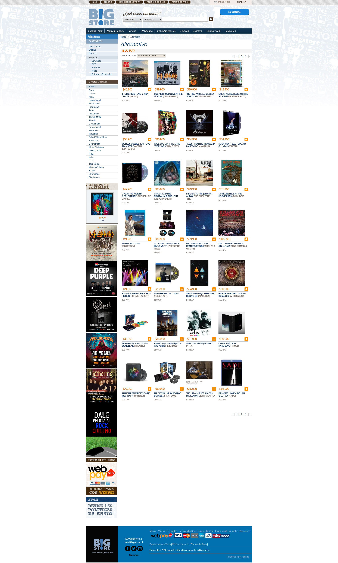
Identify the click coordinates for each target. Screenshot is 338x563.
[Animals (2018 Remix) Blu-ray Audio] (167, 335)
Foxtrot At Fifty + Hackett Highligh (136, 294)
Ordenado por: (128, 56)
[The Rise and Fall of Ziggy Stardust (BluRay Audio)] (199, 86)
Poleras (184, 30)
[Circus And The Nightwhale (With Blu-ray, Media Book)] (167, 185)
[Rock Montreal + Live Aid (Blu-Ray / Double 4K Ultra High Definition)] (231, 136)
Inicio (95, 2)
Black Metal (94, 103)
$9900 (102, 217)
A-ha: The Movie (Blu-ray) (199, 343)
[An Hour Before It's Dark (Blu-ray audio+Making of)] (135, 385)
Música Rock (95, 30)
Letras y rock (214, 30)
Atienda (245, 557)
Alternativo (94, 130)
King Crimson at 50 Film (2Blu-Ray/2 (230, 244)
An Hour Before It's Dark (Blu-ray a (136, 394)
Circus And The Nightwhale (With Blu (166, 195)
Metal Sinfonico (96, 147)
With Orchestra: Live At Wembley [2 (135, 344)
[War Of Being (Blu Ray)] (167, 285)
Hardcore (93, 140)
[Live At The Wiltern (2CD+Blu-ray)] (135, 185)
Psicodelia (94, 113)
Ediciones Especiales (102, 74)
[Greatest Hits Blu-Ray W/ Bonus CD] (231, 285)
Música (153, 531)
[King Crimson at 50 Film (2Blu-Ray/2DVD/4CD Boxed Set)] (231, 235)
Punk (91, 110)
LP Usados (147, 30)
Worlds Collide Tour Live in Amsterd (136, 145)
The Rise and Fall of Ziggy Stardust (200, 95)
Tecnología (94, 164)
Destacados (94, 46)
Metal (91, 97)
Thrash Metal (95, 117)
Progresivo (94, 107)
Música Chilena (96, 167)
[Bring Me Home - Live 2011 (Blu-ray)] (231, 385)
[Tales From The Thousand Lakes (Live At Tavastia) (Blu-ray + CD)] (199, 136)
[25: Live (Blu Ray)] (135, 235)
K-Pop (92, 170)
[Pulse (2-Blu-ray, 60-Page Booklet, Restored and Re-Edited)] (167, 385)
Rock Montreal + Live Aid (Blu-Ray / (232, 145)
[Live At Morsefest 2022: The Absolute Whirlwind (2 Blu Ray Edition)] (231, 86)
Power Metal (95, 127)
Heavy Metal (95, 100)
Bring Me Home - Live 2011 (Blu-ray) (231, 394)
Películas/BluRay (166, 30)
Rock (91, 90)
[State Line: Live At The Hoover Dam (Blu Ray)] (231, 185)
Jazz (91, 160)
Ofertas (108, 2)
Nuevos (92, 53)
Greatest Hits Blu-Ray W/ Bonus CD (232, 294)
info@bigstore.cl (134, 542)
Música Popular (115, 30)
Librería (197, 30)
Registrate (234, 11)
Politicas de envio (156, 2)
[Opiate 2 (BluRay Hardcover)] (231, 335)
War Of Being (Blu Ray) (166, 293)
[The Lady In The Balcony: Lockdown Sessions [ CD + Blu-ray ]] (199, 385)
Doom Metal (95, 144)
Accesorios (94, 36)
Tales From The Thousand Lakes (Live (200, 145)
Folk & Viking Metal (98, 137)
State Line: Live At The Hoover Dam (230, 195)
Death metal (95, 124)
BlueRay (96, 67)
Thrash (92, 120)
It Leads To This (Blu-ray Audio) (199, 195)
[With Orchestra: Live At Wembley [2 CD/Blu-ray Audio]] (135, 335)
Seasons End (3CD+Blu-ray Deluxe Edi (201, 294)
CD (102, 220)
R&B (91, 154)
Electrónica (94, 177)
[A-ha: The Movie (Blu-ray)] (199, 335)
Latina (92, 93)
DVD (94, 64)
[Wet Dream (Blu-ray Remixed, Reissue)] (199, 235)
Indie (91, 157)
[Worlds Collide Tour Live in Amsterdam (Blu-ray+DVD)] (135, 136)
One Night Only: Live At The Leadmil (168, 95)
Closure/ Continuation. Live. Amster (167, 244)
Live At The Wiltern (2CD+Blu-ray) (132, 195)
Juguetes (231, 30)
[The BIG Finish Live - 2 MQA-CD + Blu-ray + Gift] (135, 86)
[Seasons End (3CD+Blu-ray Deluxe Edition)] (199, 285)
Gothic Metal (95, 150)
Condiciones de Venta (129, 2)
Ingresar (241, 2)
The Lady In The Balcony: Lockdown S (199, 394)
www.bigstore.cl (133, 538)
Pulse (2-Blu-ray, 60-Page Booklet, (167, 394)
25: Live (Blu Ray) (130, 243)
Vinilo (94, 71)
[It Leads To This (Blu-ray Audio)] (199, 185)
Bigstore (101, 17)
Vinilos (132, 30)
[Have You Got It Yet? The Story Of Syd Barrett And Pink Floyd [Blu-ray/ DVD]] (167, 136)
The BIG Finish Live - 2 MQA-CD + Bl (135, 95)
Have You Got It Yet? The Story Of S (167, 145)
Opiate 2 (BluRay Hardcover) (227, 344)
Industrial (93, 134)
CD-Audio (96, 61)
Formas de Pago (180, 2)
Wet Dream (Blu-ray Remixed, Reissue (197, 244)
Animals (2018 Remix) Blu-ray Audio (167, 344)
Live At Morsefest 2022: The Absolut (233, 95)
